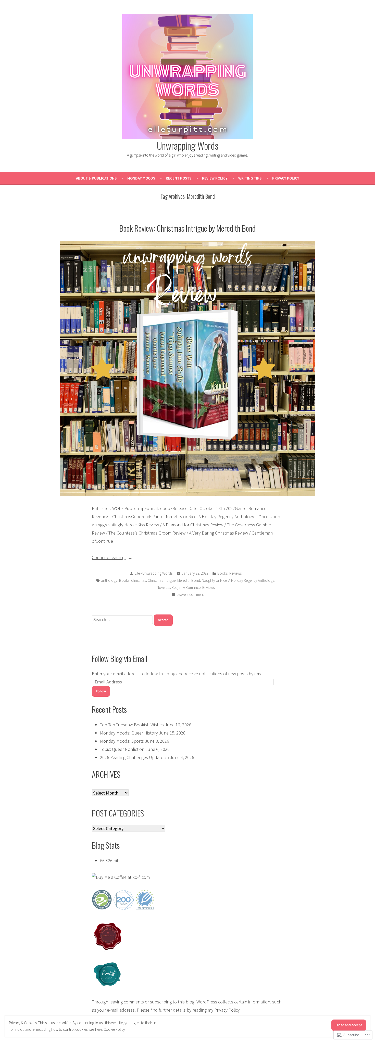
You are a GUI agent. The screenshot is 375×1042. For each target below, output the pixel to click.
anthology (109, 580)
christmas (138, 580)
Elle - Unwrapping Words (153, 573)
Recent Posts (178, 178)
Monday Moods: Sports (122, 741)
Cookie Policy (114, 1029)
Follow (101, 691)
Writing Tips (249, 178)
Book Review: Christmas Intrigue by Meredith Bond (187, 228)
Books (222, 573)
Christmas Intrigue (162, 580)
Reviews (235, 573)
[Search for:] (123, 619)
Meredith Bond (188, 580)
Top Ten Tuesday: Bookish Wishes (132, 725)
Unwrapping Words (187, 145)
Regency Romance (186, 587)
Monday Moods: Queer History (129, 733)
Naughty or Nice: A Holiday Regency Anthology (238, 580)
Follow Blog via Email (119, 658)
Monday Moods (141, 178)
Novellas (163, 587)
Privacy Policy (285, 178)
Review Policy (215, 178)
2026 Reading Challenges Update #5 (134, 757)
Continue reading (109, 558)
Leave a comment (190, 595)
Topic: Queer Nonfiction (122, 749)
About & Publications (96, 178)
